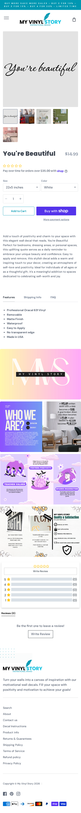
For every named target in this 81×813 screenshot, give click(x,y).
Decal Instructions (14, 726)
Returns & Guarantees (17, 738)
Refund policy (12, 757)
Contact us (10, 720)
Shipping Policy (13, 745)
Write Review (40, 634)
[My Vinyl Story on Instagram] (18, 794)
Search (7, 708)
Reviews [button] (8, 613)
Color (44, 180)
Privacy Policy (12, 763)
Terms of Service (14, 751)
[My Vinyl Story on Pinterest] (12, 794)
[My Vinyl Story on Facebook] (5, 794)
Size (5, 180)
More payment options (56, 219)
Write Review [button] (40, 571)
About (7, 714)
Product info (11, 732)
